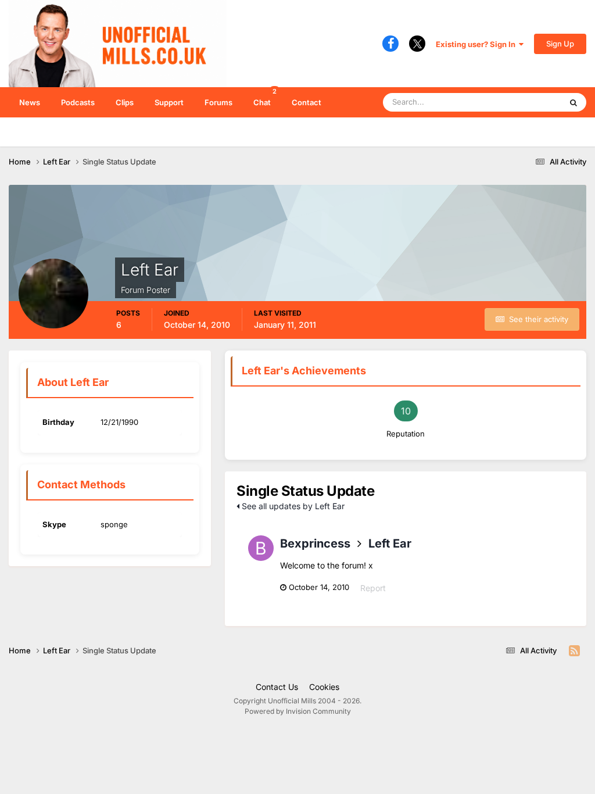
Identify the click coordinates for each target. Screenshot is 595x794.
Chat (265, 97)
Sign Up (560, 43)
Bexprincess (315, 543)
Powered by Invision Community (298, 711)
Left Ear (389, 543)
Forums (218, 102)
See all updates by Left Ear (292, 506)
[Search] (573, 102)
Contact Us (277, 687)
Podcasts (78, 102)
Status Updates (520, 102)
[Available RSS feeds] (574, 651)
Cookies (324, 687)
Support (169, 102)
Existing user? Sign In (477, 44)
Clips (125, 102)
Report (373, 588)
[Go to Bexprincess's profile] (261, 548)
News (29, 102)
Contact (306, 102)
